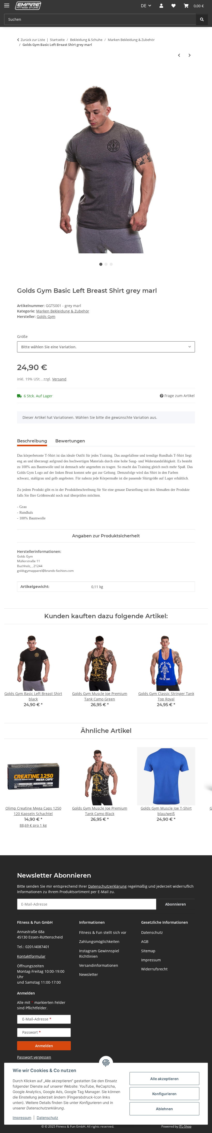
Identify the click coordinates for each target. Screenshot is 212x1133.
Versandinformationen (98, 965)
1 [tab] (100, 264)
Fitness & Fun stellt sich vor (102, 932)
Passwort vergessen (34, 1057)
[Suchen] (202, 19)
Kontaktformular (31, 956)
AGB (144, 941)
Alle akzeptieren (164, 1078)
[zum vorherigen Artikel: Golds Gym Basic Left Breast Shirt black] (179, 55)
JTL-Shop (185, 1126)
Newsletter (88, 974)
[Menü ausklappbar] (6, 3)
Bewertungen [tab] (70, 441)
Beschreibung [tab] (32, 441)
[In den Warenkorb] (21, 72)
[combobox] (106, 346)
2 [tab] (106, 264)
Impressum (22, 1117)
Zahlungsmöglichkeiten (99, 941)
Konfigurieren (164, 1094)
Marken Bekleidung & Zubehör (62, 311)
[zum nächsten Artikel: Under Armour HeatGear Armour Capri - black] (189, 55)
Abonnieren (175, 904)
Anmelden (44, 1045)
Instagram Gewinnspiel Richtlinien (99, 953)
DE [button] (143, 6)
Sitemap (148, 950)
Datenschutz (47, 1117)
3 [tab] (111, 264)
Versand (59, 379)
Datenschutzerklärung (107, 886)
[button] (161, 6)
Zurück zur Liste (33, 39)
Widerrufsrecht (154, 969)
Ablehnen (164, 1109)
